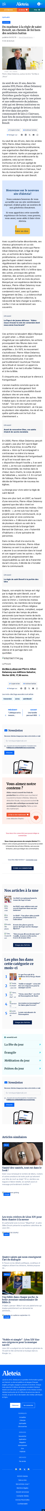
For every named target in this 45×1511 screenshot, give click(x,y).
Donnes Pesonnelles (22, 1500)
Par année (22, 1461)
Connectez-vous (31, 860)
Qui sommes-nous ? (22, 1484)
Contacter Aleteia (23, 1496)
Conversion (7, 699)
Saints (6, 1234)
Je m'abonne (8, 10)
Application (22, 1439)
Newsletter (22, 1436)
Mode (6, 1145)
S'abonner (15, 1405)
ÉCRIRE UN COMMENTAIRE (22, 868)
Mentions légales (22, 1488)
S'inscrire (9, 753)
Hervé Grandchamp (26, 37)
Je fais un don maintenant (17, 815)
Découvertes (22, 1426)
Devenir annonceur (22, 1492)
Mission (7, 1274)
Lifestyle (22, 1420)
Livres (17, 699)
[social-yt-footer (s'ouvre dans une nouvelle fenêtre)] (16, 1469)
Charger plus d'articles (22, 945)
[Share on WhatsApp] (37, 135)
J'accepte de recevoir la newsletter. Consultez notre (21, 747)
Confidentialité (22, 1504)
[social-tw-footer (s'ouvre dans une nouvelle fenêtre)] (25, 1469)
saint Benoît (27, 699)
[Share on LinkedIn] (26, 135)
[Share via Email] (33, 135)
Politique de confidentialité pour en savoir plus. (21, 748)
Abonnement (22, 1445)
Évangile (10, 1052)
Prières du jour (14, 1068)
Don (22, 1448)
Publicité (22, 1452)
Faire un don (21, 231)
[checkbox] (5, 746)
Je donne (21, 10)
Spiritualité (6, 17)
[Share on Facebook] (22, 135)
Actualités (22, 1417)
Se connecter (28, 1405)
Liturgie (6, 1194)
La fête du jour (14, 1044)
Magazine (22, 1442)
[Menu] (8, 4)
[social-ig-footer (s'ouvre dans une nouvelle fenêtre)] (29, 1469)
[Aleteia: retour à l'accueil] (22, 4)
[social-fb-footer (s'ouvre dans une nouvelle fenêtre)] (20, 1469)
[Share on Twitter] (29, 135)
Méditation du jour (17, 1060)
